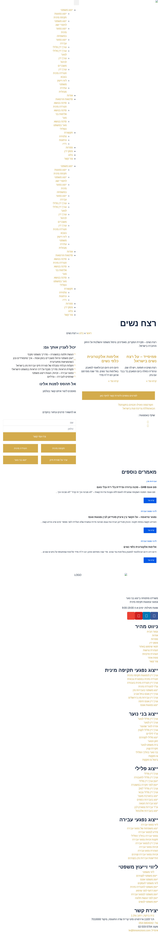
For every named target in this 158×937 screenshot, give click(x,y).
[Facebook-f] (154, 616)
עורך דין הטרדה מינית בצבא (60, 73)
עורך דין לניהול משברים (62, 62)
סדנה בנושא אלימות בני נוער (60, 114)
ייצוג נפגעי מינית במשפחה (61, 32)
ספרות (69, 147)
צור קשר (68, 158)
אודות (70, 95)
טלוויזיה (63, 136)
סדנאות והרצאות (64, 99)
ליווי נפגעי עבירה (148, 511)
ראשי (89, 333)
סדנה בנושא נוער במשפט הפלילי (60, 125)
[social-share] (115, 422)
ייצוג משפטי (67, 10)
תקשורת (68, 132)
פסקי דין (68, 151)
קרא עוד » (151, 381)
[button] (76, 2)
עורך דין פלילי (60, 47)
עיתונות (63, 140)
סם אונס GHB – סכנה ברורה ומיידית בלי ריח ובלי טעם (126, 487)
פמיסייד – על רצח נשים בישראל (141, 359)
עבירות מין (151, 481)
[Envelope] (131, 616)
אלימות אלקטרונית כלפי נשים (102, 359)
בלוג (70, 155)
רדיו (65, 143)
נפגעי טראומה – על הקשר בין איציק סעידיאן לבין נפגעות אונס (122, 517)
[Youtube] (139, 616)
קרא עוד (150, 500)
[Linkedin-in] (146, 616)
